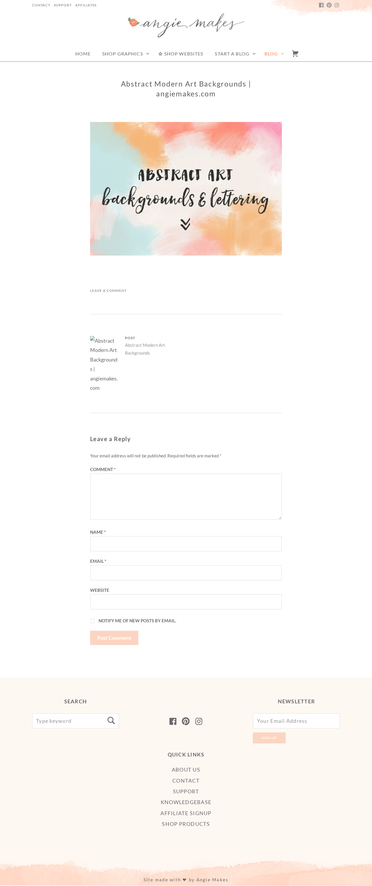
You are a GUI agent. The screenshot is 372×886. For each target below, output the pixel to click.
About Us (186, 769)
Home (83, 53)
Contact (41, 5)
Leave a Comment (108, 290)
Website (99, 590)
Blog (271, 53)
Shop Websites (183, 53)
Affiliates (85, 5)
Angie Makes (212, 879)
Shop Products (186, 824)
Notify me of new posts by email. (137, 620)
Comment (103, 469)
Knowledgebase (186, 802)
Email (98, 561)
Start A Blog (232, 53)
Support (63, 5)
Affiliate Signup (185, 813)
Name (98, 532)
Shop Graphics (122, 53)
